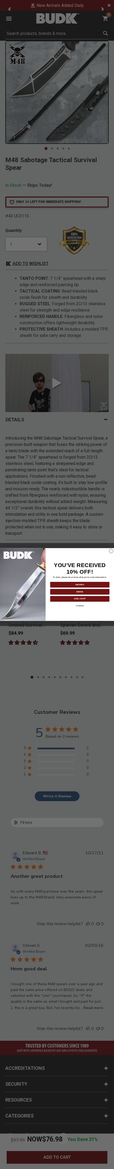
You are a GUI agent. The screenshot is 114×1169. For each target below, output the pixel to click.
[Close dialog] (111, 551)
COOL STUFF (80, 599)
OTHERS (80, 606)
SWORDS (79, 585)
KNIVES (79, 591)
